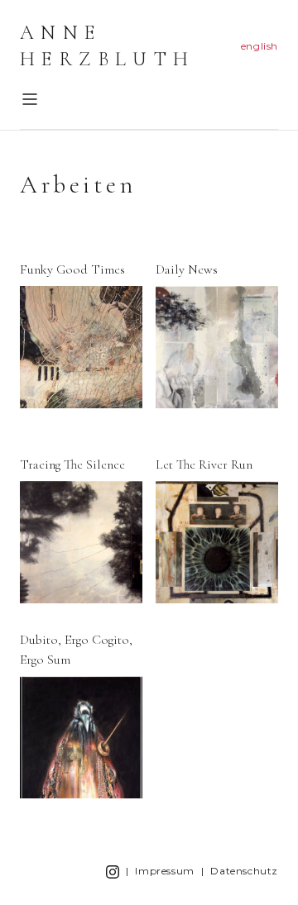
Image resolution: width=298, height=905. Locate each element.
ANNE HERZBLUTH (107, 46)
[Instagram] (112, 872)
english (259, 46)
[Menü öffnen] (29, 99)
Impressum (164, 871)
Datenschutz (244, 871)
